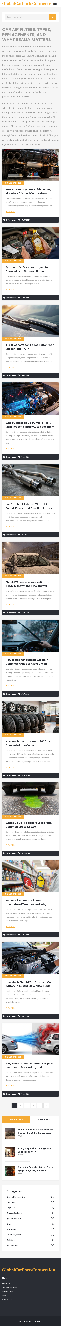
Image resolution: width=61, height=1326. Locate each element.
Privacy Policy (8, 1291)
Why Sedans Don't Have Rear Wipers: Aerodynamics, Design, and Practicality (29, 1067)
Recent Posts (16, 1119)
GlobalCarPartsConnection (28, 3)
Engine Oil (11, 1208)
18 (46, 1105)
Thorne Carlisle (13, 183)
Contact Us (7, 1299)
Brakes (10, 1224)
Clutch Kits (11, 1202)
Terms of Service (9, 1287)
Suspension (12, 1229)
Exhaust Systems (14, 1213)
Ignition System (14, 1218)
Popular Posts (44, 1119)
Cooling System (14, 1234)
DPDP (4, 1295)
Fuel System (12, 1245)
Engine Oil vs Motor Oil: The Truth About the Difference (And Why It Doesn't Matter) (27, 904)
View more (10, 212)
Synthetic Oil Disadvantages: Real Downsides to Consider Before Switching (28, 271)
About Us (6, 1283)
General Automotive (16, 1197)
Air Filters (11, 1240)
